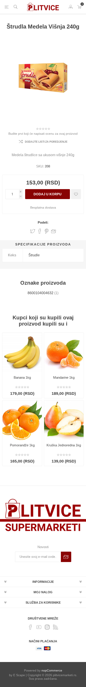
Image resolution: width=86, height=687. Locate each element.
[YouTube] (38, 627)
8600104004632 (40, 293)
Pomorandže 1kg (22, 445)
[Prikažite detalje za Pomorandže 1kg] (22, 420)
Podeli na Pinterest (46, 231)
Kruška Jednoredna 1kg (64, 445)
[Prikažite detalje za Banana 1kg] (22, 352)
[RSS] (55, 627)
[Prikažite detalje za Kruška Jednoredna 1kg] (64, 420)
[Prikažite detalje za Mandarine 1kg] (64, 352)
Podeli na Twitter (32, 231)
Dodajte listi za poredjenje (46, 141)
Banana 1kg (22, 377)
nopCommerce (51, 670)
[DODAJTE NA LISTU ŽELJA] (76, 194)
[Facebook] (30, 627)
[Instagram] (47, 627)
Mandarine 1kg (64, 377)
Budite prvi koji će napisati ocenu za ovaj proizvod (43, 133)
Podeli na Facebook (39, 231)
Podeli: (43, 222)
